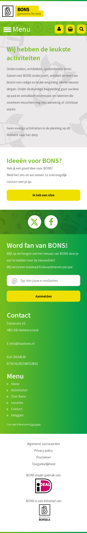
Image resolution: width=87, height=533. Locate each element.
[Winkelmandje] (70, 29)
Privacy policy (43, 450)
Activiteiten (19, 390)
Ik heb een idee (43, 195)
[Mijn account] (59, 29)
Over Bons (18, 396)
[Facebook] (51, 221)
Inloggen (17, 415)
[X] (35, 221)
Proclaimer (43, 457)
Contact (17, 409)
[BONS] (44, 11)
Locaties (17, 402)
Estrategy (35, 424)
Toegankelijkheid (43, 464)
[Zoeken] (81, 29)
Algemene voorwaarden (43, 444)
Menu (21, 29)
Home (15, 384)
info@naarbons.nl (22, 343)
